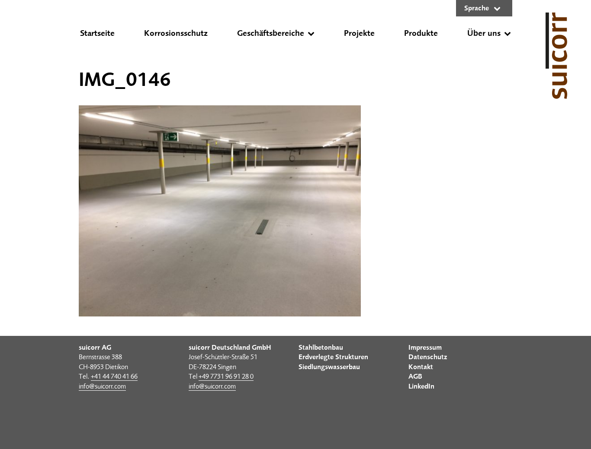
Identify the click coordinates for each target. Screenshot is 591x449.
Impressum (425, 347)
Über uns (484, 33)
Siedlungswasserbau (329, 367)
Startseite (97, 33)
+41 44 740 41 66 (114, 376)
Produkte (421, 33)
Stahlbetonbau (321, 347)
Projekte (359, 33)
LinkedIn (421, 386)
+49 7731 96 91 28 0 (226, 376)
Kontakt (420, 367)
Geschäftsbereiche (270, 33)
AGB (415, 376)
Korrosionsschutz (176, 33)
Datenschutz (427, 357)
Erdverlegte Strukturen (333, 357)
